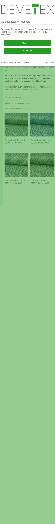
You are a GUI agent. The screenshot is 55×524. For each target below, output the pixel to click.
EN (52, 62)
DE (47, 62)
